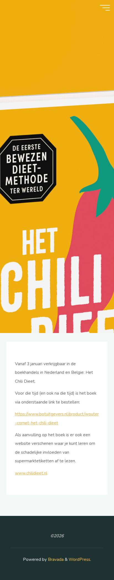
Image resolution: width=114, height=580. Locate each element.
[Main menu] (105, 8)
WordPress (79, 559)
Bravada (55, 559)
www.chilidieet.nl (31, 473)
